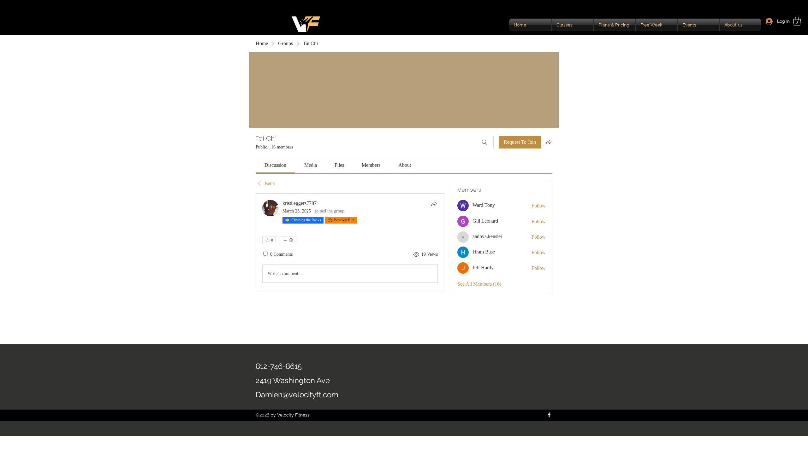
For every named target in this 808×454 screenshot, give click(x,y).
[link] (275, 165)
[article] (350, 242)
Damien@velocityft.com (297, 394)
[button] (797, 21)
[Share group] (548, 142)
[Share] (434, 203)
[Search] (484, 142)
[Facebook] (549, 415)
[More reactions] (288, 240)
